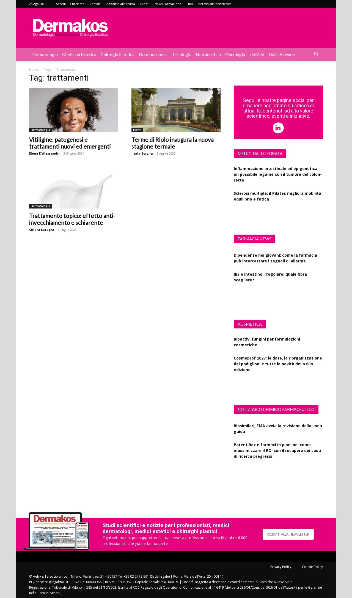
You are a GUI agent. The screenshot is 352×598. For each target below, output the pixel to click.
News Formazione (168, 4)
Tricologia (181, 54)
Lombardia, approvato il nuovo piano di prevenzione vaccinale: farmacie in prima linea (275, 293)
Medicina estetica (79, 54)
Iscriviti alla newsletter (214, 4)
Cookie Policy (312, 566)
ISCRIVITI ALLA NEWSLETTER (288, 534)
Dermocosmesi (153, 54)
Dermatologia (44, 54)
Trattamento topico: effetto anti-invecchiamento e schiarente (72, 219)
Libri (189, 4)
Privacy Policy (280, 566)
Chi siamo (77, 4)
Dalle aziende (282, 54)
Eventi (144, 4)
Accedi (61, 4)
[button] (316, 54)
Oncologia (235, 54)
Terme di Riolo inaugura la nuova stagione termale (172, 143)
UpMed (256, 54)
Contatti (95, 4)
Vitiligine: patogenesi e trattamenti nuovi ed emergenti (70, 143)
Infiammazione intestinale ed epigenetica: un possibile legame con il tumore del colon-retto (278, 170)
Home (34, 69)
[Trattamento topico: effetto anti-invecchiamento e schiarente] (73, 186)
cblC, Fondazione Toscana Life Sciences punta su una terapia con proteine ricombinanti (273, 469)
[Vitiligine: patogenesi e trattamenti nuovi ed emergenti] (73, 110)
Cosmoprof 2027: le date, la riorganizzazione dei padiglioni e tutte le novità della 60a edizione (278, 359)
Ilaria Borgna (142, 153)
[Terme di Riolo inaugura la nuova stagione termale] (176, 110)
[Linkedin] (278, 127)
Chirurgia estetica (117, 54)
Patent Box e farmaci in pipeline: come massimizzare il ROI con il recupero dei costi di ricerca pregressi (277, 445)
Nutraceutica (208, 54)
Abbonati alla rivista (120, 4)
